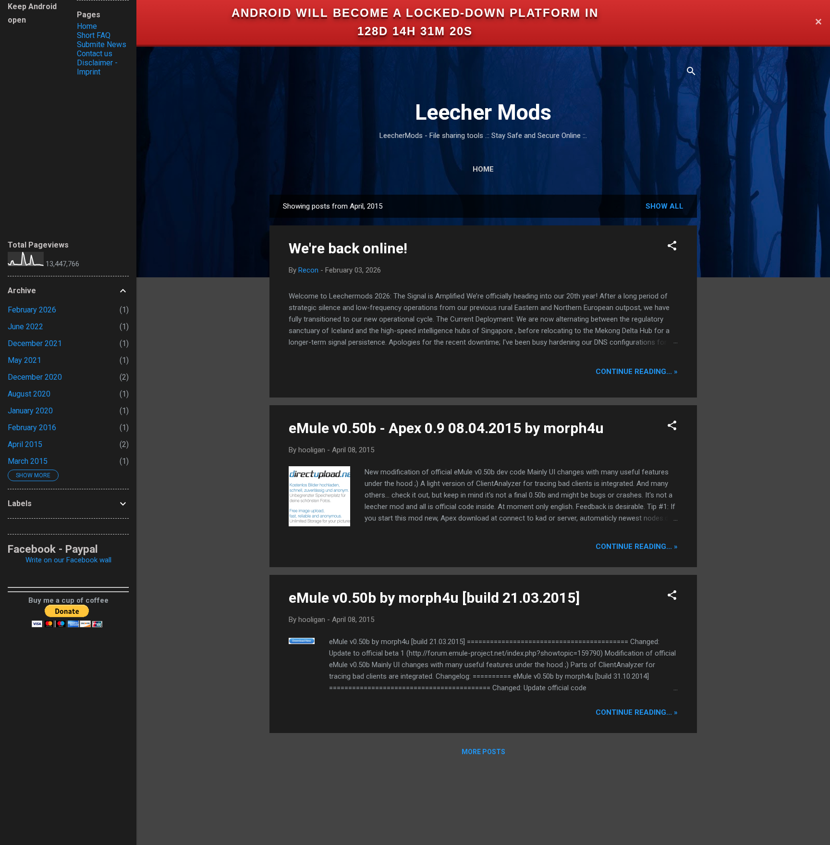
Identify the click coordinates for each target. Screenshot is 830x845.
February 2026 (32, 309)
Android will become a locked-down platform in (415, 12)
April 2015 (25, 444)
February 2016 (32, 427)
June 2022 (25, 326)
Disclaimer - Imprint (97, 67)
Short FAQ (93, 35)
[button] (672, 247)
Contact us (94, 53)
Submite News (101, 44)
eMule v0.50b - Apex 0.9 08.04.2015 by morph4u (446, 428)
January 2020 (30, 410)
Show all (665, 206)
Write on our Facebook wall (68, 560)
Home (483, 169)
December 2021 (35, 343)
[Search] (691, 72)
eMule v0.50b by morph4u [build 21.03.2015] (434, 597)
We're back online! (348, 248)
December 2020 (35, 377)
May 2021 (24, 360)
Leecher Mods (483, 112)
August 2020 (29, 393)
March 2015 (28, 461)
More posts (483, 752)
